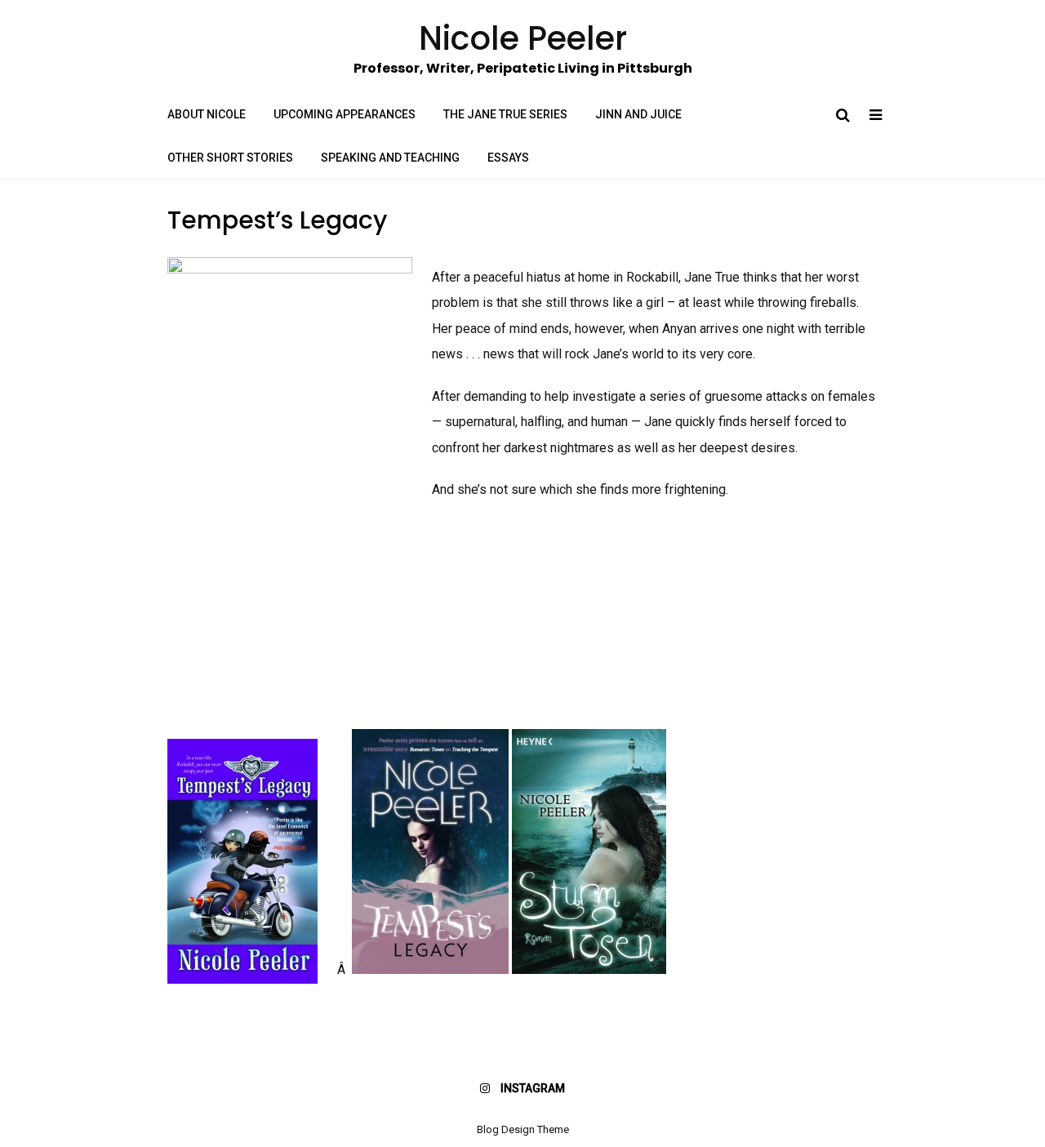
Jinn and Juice (638, 114)
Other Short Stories (230, 157)
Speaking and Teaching (390, 157)
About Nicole (206, 114)
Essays (508, 157)
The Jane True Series (505, 114)
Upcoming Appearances (344, 114)
